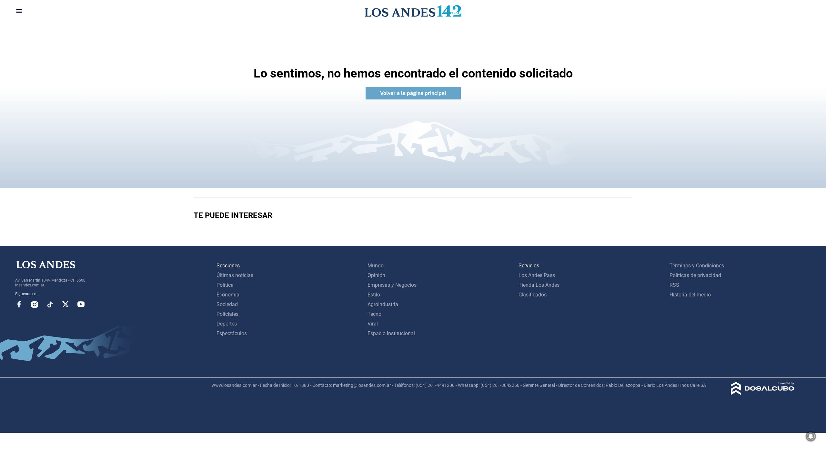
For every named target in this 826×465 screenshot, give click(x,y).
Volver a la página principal (413, 93)
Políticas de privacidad (695, 275)
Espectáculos (232, 333)
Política (225, 285)
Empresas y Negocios (392, 285)
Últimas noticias (235, 275)
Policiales (227, 314)
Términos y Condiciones (697, 266)
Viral (373, 324)
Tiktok (50, 304)
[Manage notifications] (811, 436)
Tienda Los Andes (539, 285)
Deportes (227, 324)
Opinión (376, 275)
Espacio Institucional (391, 333)
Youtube (81, 304)
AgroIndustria (383, 304)
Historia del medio (690, 295)
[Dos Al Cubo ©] (762, 393)
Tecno (374, 314)
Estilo (374, 295)
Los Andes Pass (537, 275)
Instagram (34, 304)
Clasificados (533, 295)
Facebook (19, 304)
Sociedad (227, 304)
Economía (228, 295)
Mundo (376, 266)
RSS (674, 285)
